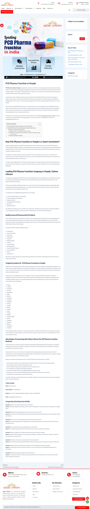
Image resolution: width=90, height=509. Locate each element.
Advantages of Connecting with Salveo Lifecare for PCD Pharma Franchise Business (25, 132)
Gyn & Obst (75, 494)
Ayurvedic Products (77, 489)
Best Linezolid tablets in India (74, 62)
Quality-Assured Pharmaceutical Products (17, 129)
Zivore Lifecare (56, 489)
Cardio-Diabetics (76, 492)
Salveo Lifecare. (16, 507)
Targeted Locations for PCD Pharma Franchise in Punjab (20, 131)
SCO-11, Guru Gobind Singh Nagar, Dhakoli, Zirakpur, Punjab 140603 (17, 475)
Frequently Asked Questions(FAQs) (16, 135)
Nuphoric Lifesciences (58, 492)
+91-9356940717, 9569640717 (48, 4)
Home (3, 8)
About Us (8, 8)
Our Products (36, 492)
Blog (44, 8)
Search (82, 39)
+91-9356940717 (76, 475)
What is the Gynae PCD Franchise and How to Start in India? (76, 58)
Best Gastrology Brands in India (75, 55)
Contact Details (14, 134)
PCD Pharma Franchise (73, 76)
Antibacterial (76, 486)
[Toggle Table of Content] (38, 124)
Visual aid (38, 8)
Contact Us (50, 8)
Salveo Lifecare (56, 486)
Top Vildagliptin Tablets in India (75, 64)
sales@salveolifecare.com (67, 4)
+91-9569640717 (76, 476)
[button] (69, 10)
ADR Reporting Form (7, 12)
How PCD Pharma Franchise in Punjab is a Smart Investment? (19, 126)
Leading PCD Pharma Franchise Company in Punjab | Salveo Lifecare (21, 128)
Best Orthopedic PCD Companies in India (76, 51)
